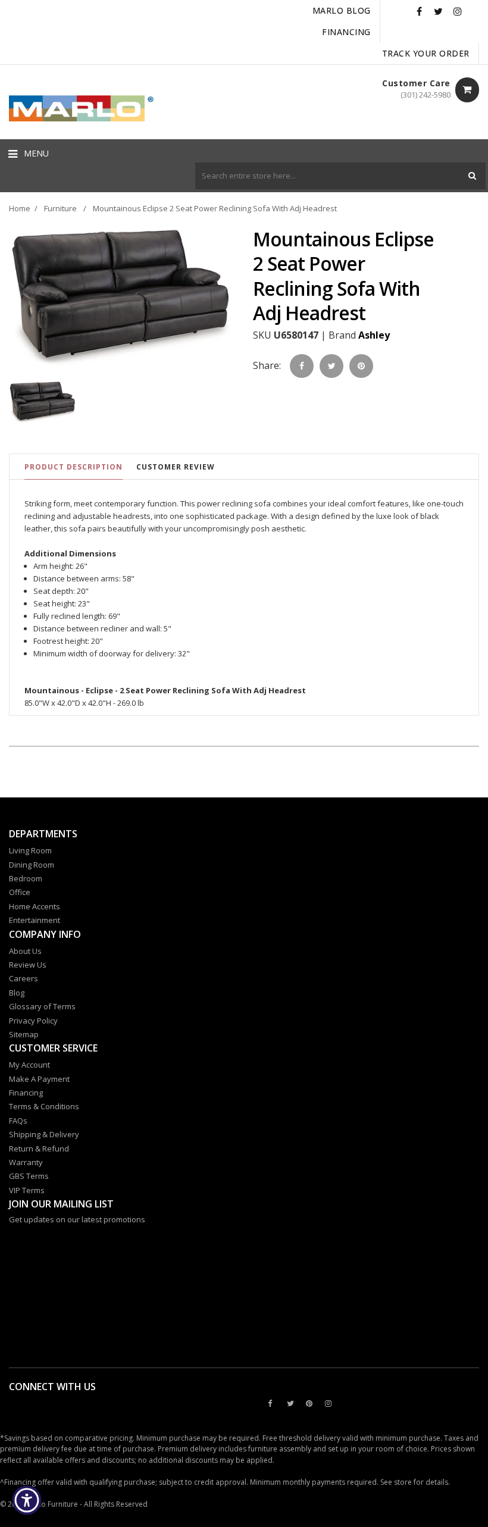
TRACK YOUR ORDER (426, 53)
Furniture (60, 208)
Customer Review (175, 467)
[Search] (472, 175)
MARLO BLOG (341, 10)
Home (19, 208)
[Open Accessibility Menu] (27, 1500)
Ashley (374, 335)
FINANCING (346, 31)
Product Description (73, 467)
